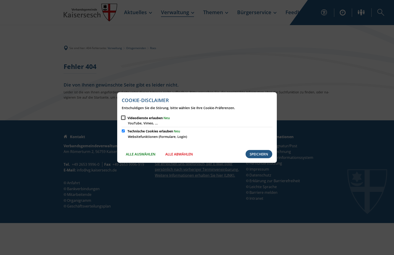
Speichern (259, 154)
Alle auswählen (141, 154)
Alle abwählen (179, 154)
